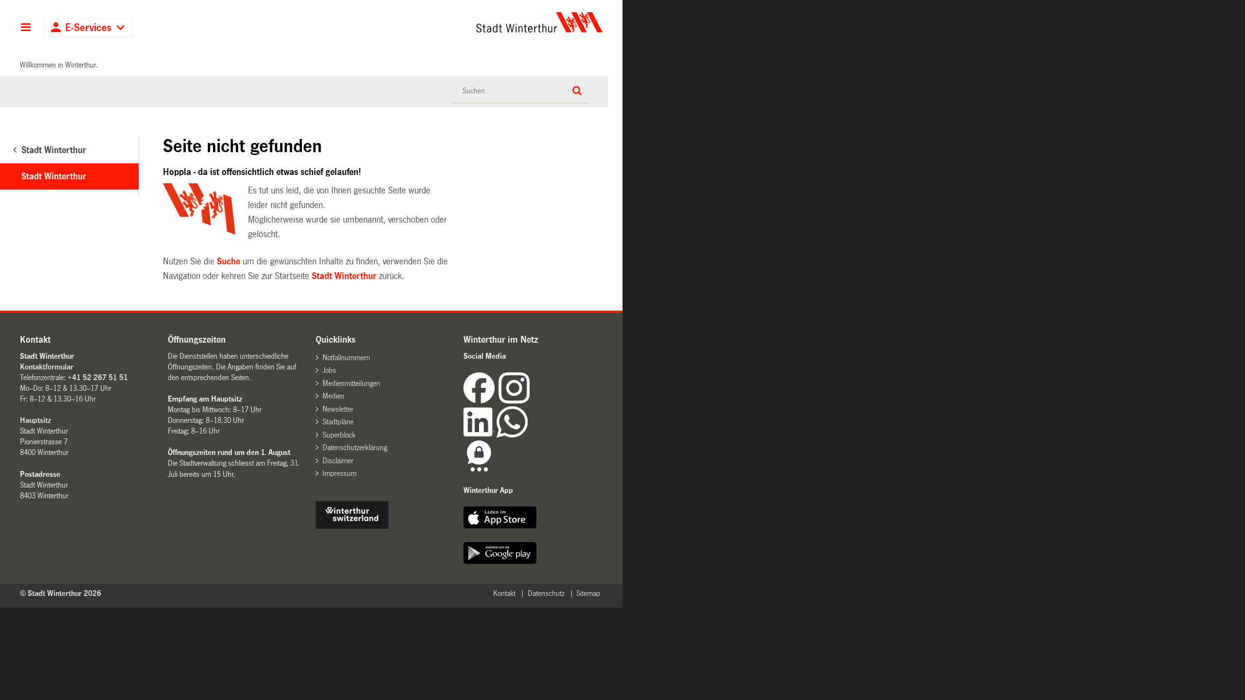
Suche (228, 261)
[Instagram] (514, 401)
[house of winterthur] (352, 526)
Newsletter (338, 409)
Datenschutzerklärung (354, 447)
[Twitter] (531, 401)
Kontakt (504, 593)
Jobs (329, 370)
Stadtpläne (338, 422)
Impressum (339, 473)
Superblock (339, 435)
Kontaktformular (46, 367)
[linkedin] (480, 435)
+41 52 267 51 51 (98, 377)
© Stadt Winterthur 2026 (60, 593)
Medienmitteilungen (351, 383)
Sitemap (588, 593)
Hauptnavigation (25, 28)
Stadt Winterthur (344, 276)
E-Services (88, 28)
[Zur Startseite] (449, 22)
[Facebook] (480, 401)
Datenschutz (546, 593)
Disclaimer (338, 460)
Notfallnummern (346, 357)
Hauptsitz (35, 420)
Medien (333, 396)
